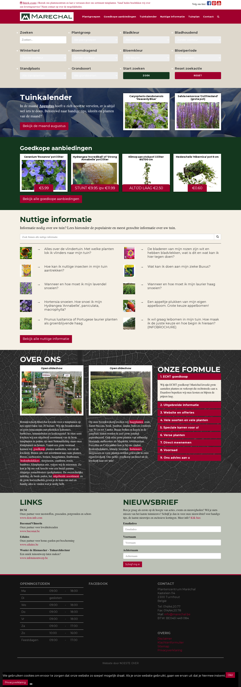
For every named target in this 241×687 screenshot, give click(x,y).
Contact (208, 16)
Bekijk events (29, 2)
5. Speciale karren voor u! (179, 427)
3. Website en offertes (177, 412)
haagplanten (136, 422)
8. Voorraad (168, 450)
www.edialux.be (29, 544)
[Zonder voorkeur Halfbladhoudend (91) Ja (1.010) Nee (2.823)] (198, 39)
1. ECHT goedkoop (174, 376)
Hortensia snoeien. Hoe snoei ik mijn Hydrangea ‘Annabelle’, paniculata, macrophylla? (73, 306)
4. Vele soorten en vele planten (184, 420)
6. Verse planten (172, 435)
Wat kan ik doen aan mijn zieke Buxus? (178, 267)
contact (51, 6)
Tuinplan (194, 16)
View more (146, 111)
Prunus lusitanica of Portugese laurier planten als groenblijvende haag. (81, 321)
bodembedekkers (29, 460)
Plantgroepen (91, 16)
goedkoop (39, 449)
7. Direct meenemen (175, 442)
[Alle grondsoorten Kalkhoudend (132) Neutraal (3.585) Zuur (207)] (95, 75)
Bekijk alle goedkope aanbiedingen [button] (51, 199)
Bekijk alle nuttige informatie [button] (46, 339)
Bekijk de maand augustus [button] (44, 126)
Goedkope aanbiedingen (120, 16)
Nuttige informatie (172, 16)
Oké (230, 675)
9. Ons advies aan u (175, 457)
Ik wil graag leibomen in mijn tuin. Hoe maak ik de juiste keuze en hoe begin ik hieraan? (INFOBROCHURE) (183, 323)
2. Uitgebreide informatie (179, 405)
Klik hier (195, 517)
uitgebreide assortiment (66, 476)
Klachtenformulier (171, 642)
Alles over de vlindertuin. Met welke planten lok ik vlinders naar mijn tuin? (79, 251)
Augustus (46, 105)
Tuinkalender (148, 16)
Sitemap (163, 646)
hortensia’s (135, 449)
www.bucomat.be (30, 531)
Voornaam (129, 537)
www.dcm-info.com (31, 517)
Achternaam (130, 550)
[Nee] (31, 684)
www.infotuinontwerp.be (34, 558)
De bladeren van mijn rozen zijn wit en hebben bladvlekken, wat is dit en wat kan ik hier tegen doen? (183, 253)
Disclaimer (165, 638)
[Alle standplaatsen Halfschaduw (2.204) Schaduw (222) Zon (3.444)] (43, 75)
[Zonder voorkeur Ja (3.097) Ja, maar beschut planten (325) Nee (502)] (43, 57)
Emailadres (130, 523)
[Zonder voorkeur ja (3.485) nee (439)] (95, 57)
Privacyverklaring (170, 650)
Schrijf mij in (132, 564)
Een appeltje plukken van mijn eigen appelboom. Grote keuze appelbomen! (178, 304)
